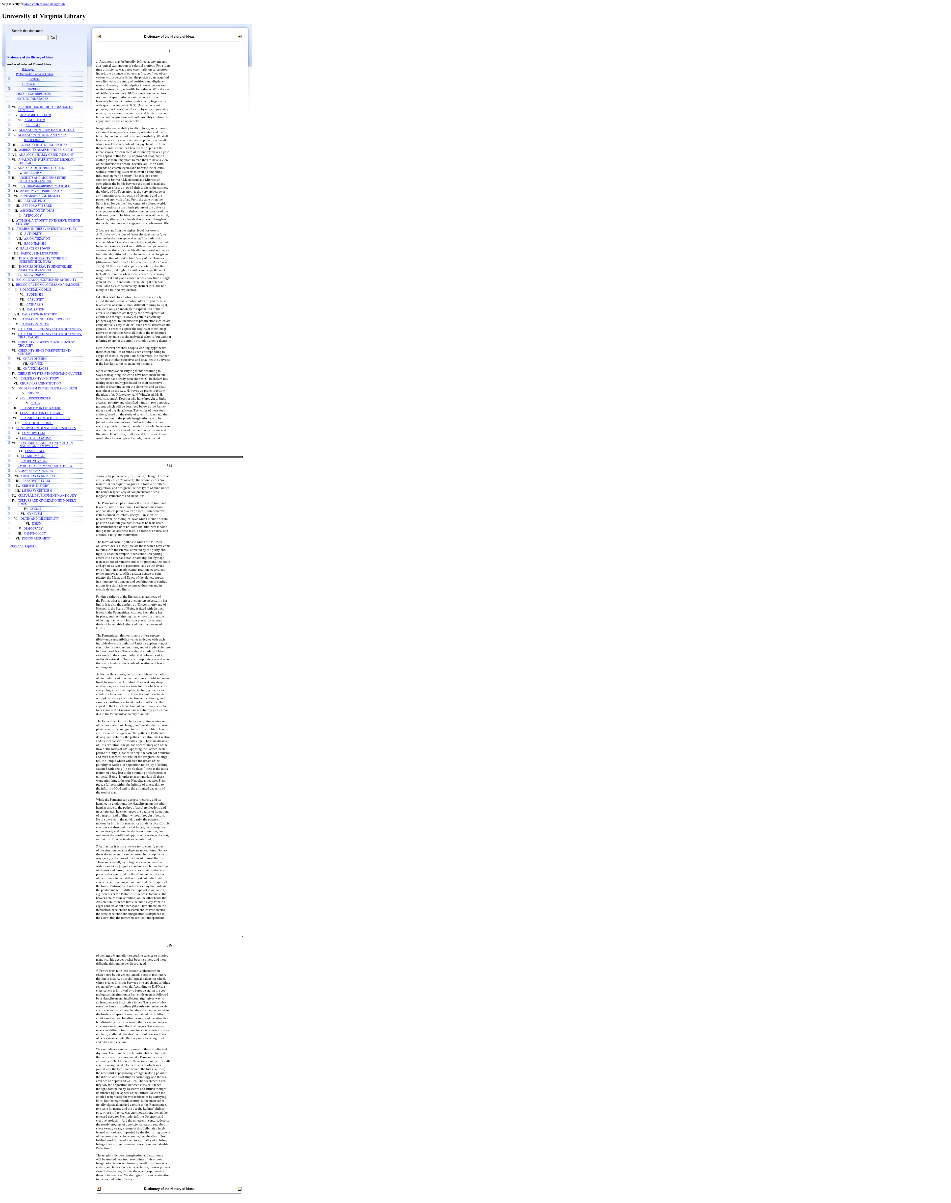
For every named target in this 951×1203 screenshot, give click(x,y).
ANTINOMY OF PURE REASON (41, 191)
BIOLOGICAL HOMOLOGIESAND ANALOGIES (48, 284)
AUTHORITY (33, 233)
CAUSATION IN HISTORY (39, 314)
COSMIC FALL (35, 451)
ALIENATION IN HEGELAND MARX (42, 135)
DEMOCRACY (33, 528)
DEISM (37, 523)
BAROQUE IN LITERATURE (39, 253)
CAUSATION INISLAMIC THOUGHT (45, 319)
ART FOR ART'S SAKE (37, 205)
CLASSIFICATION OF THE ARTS (41, 413)
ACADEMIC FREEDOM (35, 115)
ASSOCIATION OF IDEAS (37, 210)
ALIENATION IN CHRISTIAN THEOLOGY (47, 130)
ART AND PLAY (35, 201)
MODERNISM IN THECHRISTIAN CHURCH (48, 388)
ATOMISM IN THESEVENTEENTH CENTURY (46, 228)
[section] (34, 79)
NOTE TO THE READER (32, 99)
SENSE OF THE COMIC (37, 423)
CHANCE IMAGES (35, 368)
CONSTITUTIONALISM (36, 438)
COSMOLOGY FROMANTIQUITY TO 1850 (45, 466)
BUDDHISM (34, 294)
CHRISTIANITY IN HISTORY (40, 378)
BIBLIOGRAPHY (34, 140)
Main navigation (53, 4)
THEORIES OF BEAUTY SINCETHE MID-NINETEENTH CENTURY (46, 268)
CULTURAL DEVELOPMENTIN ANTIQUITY (47, 495)
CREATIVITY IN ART (36, 481)
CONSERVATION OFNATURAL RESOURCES (46, 428)
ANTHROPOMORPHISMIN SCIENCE (45, 186)
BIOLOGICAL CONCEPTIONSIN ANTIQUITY (46, 280)
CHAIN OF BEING (35, 358)
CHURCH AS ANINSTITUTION (40, 383)
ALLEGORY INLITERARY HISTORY (43, 145)
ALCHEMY (33, 125)
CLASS (35, 403)
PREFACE (28, 84)
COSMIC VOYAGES (34, 461)
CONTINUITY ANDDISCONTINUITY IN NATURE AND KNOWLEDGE (46, 444)
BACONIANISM (35, 243)
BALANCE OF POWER (35, 248)
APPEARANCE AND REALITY (40, 196)
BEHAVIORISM (34, 275)
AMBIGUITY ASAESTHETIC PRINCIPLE (46, 150)
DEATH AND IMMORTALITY (40, 518)
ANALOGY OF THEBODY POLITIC (41, 168)
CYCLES (35, 509)
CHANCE (36, 363)
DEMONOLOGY (35, 533)
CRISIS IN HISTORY (35, 485)
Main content (33, 4)
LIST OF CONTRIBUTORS (33, 94)
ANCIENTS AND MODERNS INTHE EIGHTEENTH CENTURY (42, 179)
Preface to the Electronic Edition (34, 74)
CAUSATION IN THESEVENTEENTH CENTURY (50, 329)
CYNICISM (34, 513)
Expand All (31, 546)
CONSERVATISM (33, 433)
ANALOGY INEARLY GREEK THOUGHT (46, 154)
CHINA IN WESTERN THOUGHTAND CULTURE (50, 373)
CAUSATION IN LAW (35, 324)
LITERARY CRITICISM (37, 490)
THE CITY (33, 393)
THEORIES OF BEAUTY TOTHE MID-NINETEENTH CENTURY (44, 260)
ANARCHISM (33, 173)
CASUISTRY (35, 299)
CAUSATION (35, 309)
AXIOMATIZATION (37, 238)
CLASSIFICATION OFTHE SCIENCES (45, 418)
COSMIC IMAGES (33, 456)
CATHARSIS (34, 304)
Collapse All (16, 546)
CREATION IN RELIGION (38, 476)
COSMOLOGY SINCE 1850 (36, 471)
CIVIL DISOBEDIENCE (35, 398)
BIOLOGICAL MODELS (35, 289)
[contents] (34, 89)
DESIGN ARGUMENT (36, 538)
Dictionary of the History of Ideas (29, 57)
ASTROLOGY (33, 215)
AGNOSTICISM (35, 120)
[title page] (28, 69)
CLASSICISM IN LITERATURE (41, 408)
